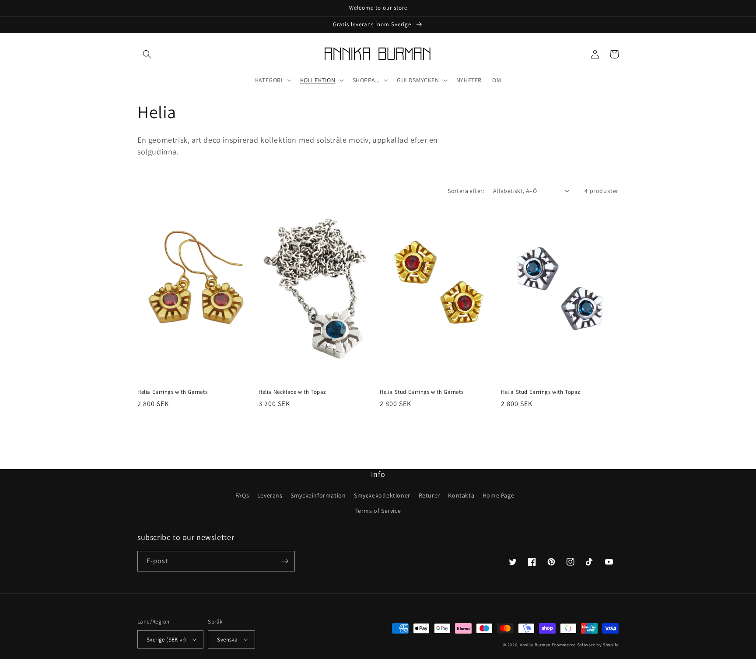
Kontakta (461, 495)
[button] (147, 54)
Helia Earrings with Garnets (172, 392)
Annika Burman (536, 645)
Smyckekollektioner (382, 495)
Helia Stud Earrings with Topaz (540, 392)
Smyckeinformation (318, 495)
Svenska (227, 639)
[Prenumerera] (284, 561)
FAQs (242, 495)
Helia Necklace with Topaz (292, 392)
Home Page (498, 495)
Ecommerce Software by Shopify (585, 645)
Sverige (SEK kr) (166, 639)
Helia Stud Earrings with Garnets (421, 392)
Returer (429, 495)
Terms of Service (378, 511)
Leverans (270, 495)
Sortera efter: (466, 191)
